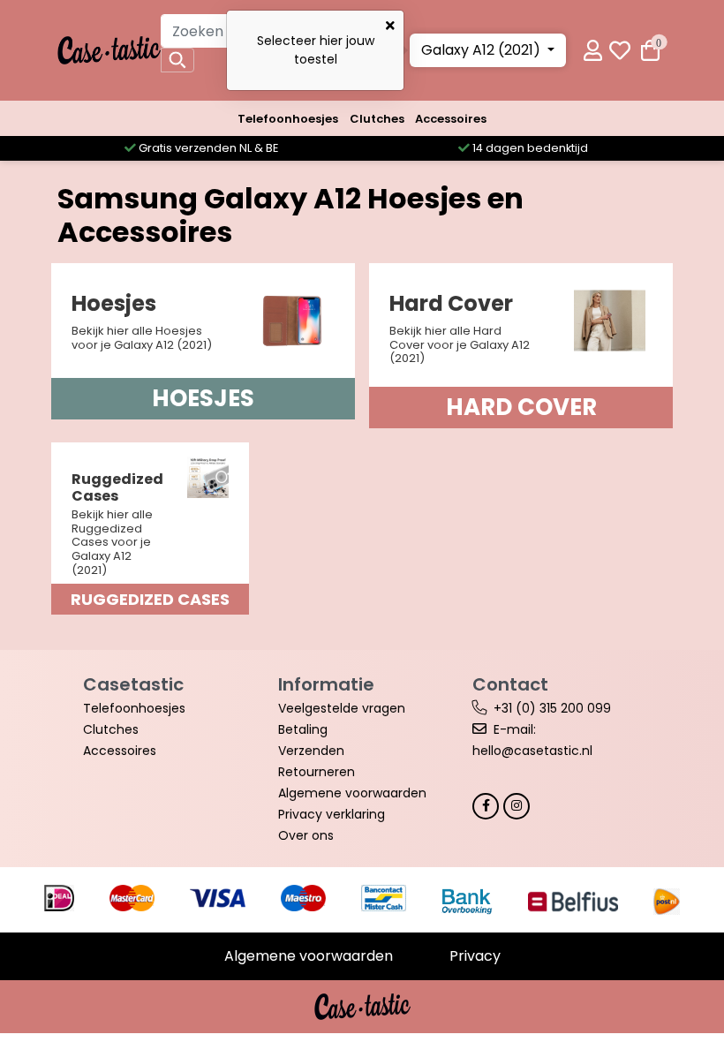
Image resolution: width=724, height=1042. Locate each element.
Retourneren (316, 772)
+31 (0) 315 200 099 (552, 708)
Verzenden (311, 750)
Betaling (303, 729)
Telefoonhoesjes (288, 118)
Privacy (475, 956)
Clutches (377, 118)
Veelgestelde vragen (341, 708)
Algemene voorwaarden (352, 793)
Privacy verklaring (331, 814)
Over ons (306, 835)
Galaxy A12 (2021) (482, 50)
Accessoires (450, 118)
